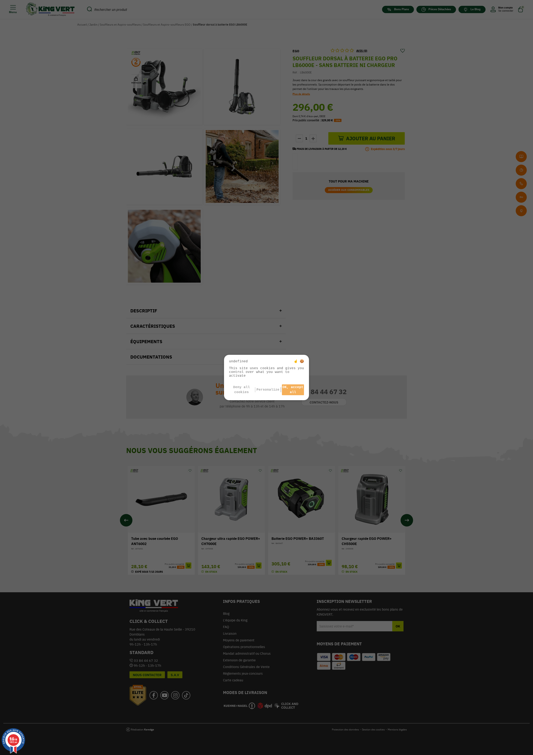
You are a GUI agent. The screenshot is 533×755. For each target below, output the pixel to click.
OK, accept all (293, 389)
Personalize (268, 390)
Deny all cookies (241, 389)
